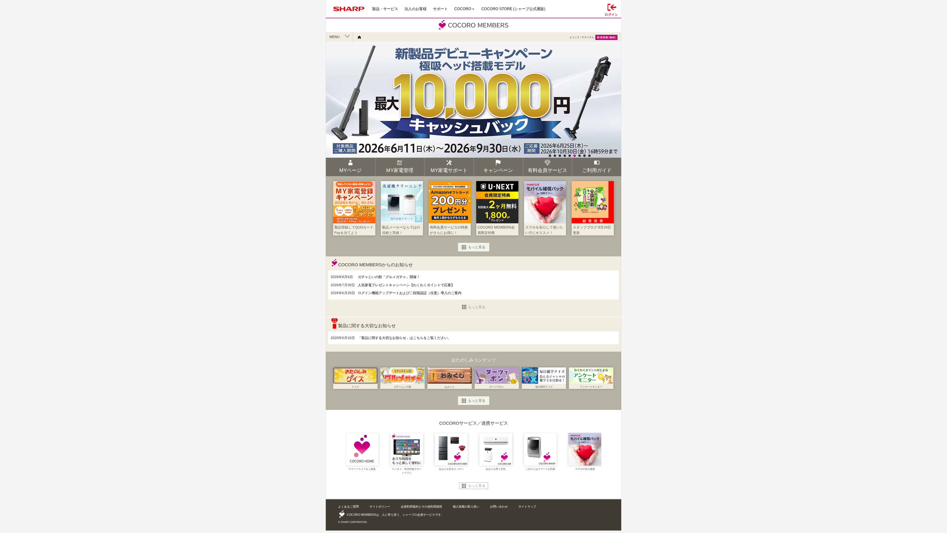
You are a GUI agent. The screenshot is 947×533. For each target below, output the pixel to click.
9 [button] (589, 155)
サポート (440, 9)
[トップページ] (361, 37)
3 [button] (560, 155)
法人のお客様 (415, 9)
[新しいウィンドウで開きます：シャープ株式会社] (348, 12)
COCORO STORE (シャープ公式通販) (513, 9)
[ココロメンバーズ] (474, 29)
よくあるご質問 (348, 506)
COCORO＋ (464, 9)
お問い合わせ (499, 506)
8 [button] (584, 155)
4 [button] (565, 155)
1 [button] (550, 155)
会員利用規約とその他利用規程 (421, 506)
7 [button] (579, 155)
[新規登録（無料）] (606, 37)
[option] (473, 118)
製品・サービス (385, 9)
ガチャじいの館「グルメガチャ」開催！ (389, 277)
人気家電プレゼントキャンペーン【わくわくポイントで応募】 (406, 285)
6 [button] (574, 155)
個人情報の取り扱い (466, 506)
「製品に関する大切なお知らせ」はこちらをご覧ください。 (404, 338)
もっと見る (476, 247)
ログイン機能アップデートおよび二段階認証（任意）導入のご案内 (409, 293)
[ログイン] (611, 9)
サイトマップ (527, 506)
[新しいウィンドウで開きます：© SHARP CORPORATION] (352, 521)
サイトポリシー (379, 506)
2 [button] (555, 155)
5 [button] (569, 155)
